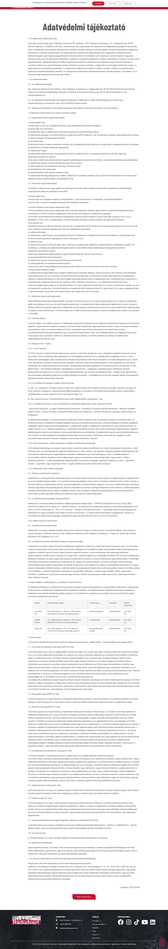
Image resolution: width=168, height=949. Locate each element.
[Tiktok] (137, 922)
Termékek (95, 921)
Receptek (95, 928)
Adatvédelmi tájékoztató (67, 944)
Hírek (94, 931)
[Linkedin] (153, 922)
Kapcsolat (95, 938)
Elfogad (98, 3)
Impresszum (115, 944)
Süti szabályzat (83, 944)
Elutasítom (112, 3)
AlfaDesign (132, 944)
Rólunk (94, 935)
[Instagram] (129, 922)
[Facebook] (121, 922)
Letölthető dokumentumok (100, 944)
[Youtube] (145, 922)
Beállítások (128, 3)
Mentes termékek (98, 924)
